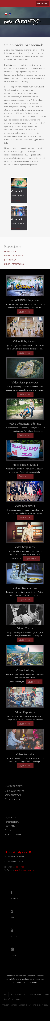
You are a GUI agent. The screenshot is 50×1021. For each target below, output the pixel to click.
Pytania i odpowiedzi (14, 834)
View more (15, 201)
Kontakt (18, 999)
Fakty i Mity (9, 826)
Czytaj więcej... (25, 312)
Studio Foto (8, 999)
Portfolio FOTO (21, 994)
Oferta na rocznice (13, 799)
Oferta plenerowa (12, 795)
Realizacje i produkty (13, 255)
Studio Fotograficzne (14, 264)
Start (5, 994)
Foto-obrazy (10, 259)
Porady (7, 830)
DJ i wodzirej (10, 251)
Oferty (46, 994)
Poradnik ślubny (11, 822)
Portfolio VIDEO (36, 994)
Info (11, 994)
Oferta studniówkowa (14, 790)
